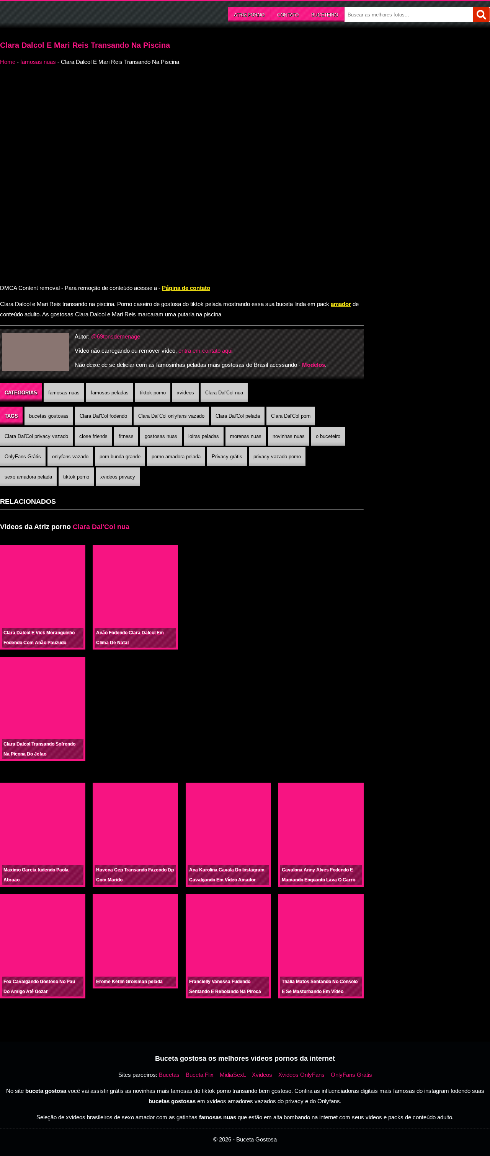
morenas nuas (245, 436)
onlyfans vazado (70, 456)
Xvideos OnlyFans (301, 1074)
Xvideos (262, 1074)
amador (341, 304)
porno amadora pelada (176, 456)
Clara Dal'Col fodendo (103, 416)
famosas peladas (110, 393)
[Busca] (481, 14)
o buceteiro (328, 436)
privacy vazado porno (277, 456)
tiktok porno (153, 393)
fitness (126, 436)
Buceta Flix (200, 1074)
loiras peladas (203, 436)
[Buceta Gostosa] (57, 14)
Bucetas (169, 1074)
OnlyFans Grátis (23, 456)
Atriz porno (249, 15)
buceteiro (324, 15)
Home (7, 62)
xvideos (185, 393)
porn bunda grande (120, 456)
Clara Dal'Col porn (290, 416)
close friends (93, 436)
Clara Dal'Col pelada (238, 416)
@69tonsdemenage (115, 336)
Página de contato (186, 288)
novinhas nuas (289, 436)
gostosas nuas (161, 436)
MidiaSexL (233, 1074)
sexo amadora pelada (28, 477)
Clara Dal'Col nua (224, 393)
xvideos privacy (117, 477)
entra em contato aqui (205, 350)
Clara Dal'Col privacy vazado (36, 436)
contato (288, 15)
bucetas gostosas (49, 416)
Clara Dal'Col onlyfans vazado (171, 416)
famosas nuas (38, 62)
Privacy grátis (227, 456)
